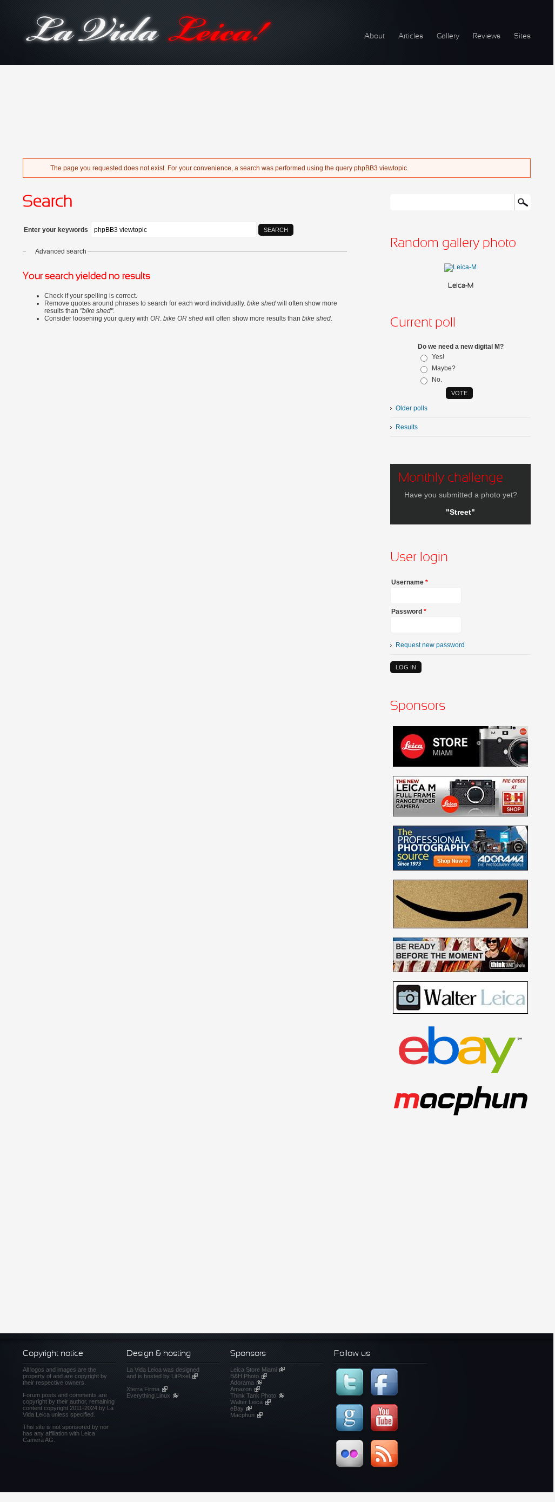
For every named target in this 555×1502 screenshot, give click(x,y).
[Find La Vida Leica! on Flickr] (351, 1470)
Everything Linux (152, 1395)
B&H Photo (248, 1376)
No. (437, 379)
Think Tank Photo (257, 1395)
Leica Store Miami (257, 1369)
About (374, 36)
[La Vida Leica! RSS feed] (386, 1470)
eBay (241, 1408)
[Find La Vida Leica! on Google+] (351, 1434)
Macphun (246, 1415)
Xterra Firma (147, 1389)
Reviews (486, 36)
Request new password (430, 645)
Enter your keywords (57, 230)
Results (407, 427)
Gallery (448, 36)
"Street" (460, 512)
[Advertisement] (257, 105)
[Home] (149, 44)
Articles (410, 36)
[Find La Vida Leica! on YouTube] (386, 1434)
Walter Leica (250, 1402)
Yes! (438, 357)
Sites (522, 36)
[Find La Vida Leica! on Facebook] (386, 1398)
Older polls (411, 408)
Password (408, 611)
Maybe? (444, 368)
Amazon (245, 1389)
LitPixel (184, 1376)
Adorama (246, 1382)
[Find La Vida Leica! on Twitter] (351, 1398)
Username (409, 582)
